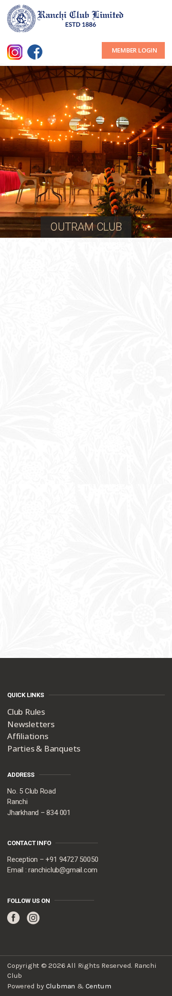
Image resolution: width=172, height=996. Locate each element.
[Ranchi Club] (65, 17)
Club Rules (26, 711)
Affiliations (27, 736)
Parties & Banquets (43, 748)
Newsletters (30, 724)
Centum (98, 986)
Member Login (134, 50)
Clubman (60, 986)
